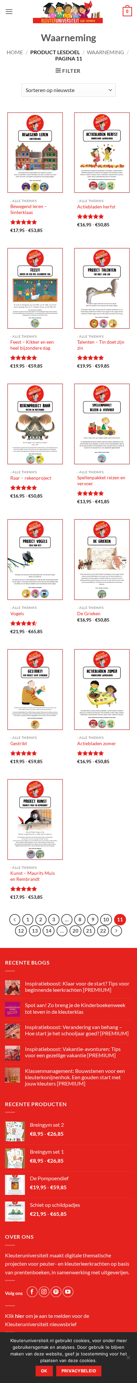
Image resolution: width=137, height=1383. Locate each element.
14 (49, 931)
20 (75, 931)
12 (21, 931)
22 (103, 931)
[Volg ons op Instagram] (44, 1291)
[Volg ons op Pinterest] (56, 1291)
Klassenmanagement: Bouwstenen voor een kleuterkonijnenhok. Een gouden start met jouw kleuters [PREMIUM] (75, 1077)
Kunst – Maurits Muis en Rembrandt (32, 876)
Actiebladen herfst (96, 206)
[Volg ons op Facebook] (32, 1291)
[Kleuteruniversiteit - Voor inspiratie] (68, 11)
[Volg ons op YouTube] (68, 1291)
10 (106, 919)
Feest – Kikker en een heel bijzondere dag (32, 345)
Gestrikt (18, 743)
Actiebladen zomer (96, 743)
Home (15, 52)
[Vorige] (15, 919)
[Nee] (128, 1359)
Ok (44, 1370)
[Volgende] (116, 931)
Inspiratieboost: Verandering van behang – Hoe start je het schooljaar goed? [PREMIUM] (77, 1030)
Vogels (17, 613)
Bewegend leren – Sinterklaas (28, 209)
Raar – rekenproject (30, 478)
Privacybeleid (79, 1370)
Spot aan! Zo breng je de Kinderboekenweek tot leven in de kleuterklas (75, 1008)
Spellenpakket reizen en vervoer (101, 480)
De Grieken (88, 613)
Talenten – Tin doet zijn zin (100, 345)
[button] (9, 11)
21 (89, 931)
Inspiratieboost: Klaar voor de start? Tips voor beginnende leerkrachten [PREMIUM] (77, 986)
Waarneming (105, 52)
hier (20, 1316)
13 (35, 931)
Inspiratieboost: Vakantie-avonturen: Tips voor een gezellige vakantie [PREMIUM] (73, 1052)
